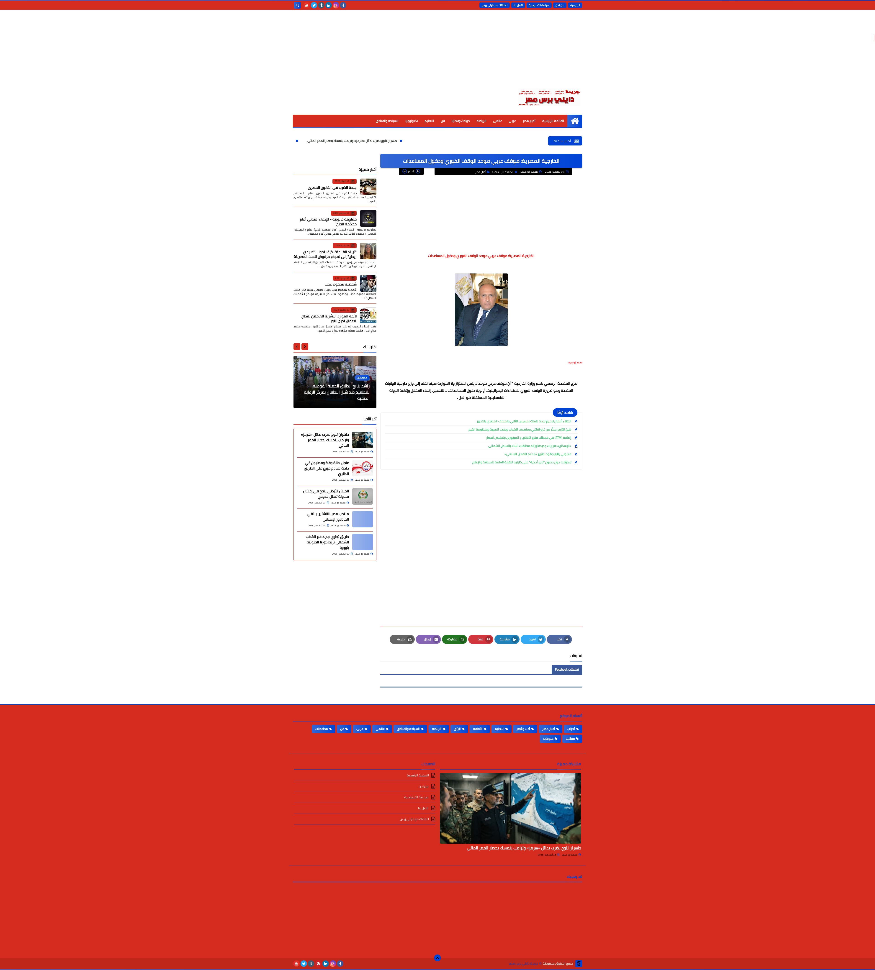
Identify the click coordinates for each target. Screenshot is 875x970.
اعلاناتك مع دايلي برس (494, 5)
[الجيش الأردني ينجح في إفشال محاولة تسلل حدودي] (362, 496)
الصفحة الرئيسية (503, 171)
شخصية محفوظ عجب (341, 284)
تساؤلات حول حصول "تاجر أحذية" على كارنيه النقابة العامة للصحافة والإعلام (521, 462)
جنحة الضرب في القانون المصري (332, 187)
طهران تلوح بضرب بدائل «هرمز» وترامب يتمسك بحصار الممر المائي (412, 141)
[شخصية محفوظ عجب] (368, 283)
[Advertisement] (437, 52)
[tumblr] (321, 5)
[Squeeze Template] (578, 963)
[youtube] (307, 5)
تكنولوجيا (411, 121)
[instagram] (336, 5)
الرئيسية (575, 5)
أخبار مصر (529, 121)
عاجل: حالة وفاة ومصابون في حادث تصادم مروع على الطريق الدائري (308, 141)
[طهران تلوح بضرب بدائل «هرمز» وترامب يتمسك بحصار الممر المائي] (362, 440)
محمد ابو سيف (569, 854)
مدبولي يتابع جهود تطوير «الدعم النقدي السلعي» (537, 454)
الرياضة (481, 121)
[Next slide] (296, 346)
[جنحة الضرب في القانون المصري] (368, 187)
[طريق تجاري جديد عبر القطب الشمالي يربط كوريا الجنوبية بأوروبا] (362, 542)
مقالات (570, 739)
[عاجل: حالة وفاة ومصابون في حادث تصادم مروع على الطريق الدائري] (362, 468)
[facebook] (343, 5)
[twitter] (314, 5)
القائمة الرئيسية (553, 121)
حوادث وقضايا (461, 121)
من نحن (560, 5)
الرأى (457, 729)
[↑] (437, 957)
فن (443, 121)
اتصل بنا (518, 5)
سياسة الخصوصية (539, 5)
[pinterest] (318, 963)
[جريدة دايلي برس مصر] (549, 96)
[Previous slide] (304, 346)
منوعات (548, 739)
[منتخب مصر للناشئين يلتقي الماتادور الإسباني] (362, 519)
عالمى (497, 121)
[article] (334, 382)
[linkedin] (328, 5)
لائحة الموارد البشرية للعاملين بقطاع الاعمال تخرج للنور (329, 318)
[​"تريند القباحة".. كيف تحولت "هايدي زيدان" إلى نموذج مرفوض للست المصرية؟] (368, 251)
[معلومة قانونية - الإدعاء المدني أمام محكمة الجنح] (368, 218)
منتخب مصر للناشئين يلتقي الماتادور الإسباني (328, 516)
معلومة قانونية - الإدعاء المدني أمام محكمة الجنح (328, 221)
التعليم (429, 121)
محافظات (321, 729)
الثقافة (478, 729)
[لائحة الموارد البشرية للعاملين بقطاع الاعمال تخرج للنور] (368, 315)
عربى (512, 121)
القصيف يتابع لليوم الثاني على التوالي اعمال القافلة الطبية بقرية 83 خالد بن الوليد (337, 392)
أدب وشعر (523, 729)
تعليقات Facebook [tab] (567, 669)
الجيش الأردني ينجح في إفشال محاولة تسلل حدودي (326, 494)
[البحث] (297, 5)
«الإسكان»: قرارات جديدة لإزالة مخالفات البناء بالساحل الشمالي (529, 446)
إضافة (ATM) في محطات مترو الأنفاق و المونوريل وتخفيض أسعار (528, 437)
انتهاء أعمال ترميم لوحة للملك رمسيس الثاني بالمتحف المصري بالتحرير (524, 421)
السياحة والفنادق (387, 121)
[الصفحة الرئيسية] (574, 121)
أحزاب (571, 729)
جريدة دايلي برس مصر (523, 963)
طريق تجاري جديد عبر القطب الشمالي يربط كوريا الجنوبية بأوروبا (327, 542)
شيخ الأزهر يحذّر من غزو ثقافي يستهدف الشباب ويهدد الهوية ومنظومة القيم (519, 429)
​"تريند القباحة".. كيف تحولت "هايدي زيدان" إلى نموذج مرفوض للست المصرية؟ (325, 254)
